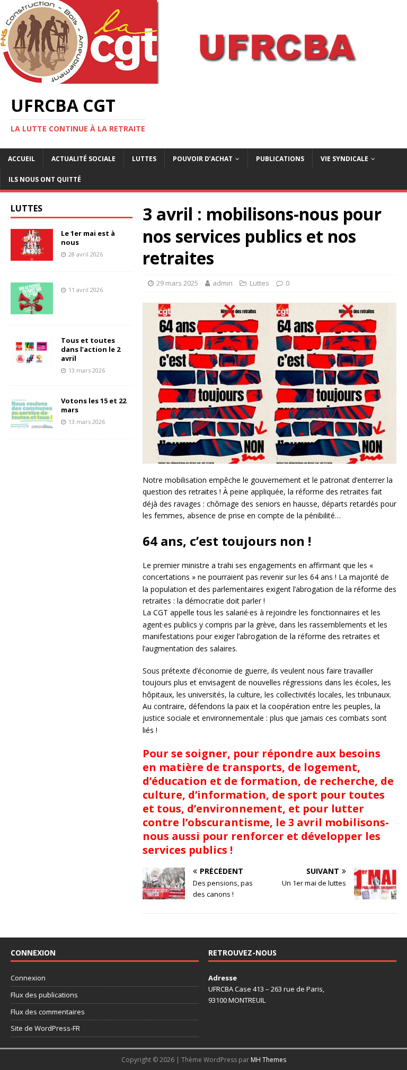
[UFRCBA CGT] (203, 78)
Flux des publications (44, 995)
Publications (280, 158)
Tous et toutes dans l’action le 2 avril (90, 349)
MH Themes (268, 1059)
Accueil (21, 158)
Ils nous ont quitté (44, 179)
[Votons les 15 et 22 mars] (32, 422)
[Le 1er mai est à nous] (32, 255)
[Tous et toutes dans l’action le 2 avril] (32, 362)
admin (223, 283)
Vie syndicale (344, 158)
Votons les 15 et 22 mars (93, 405)
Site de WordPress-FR (45, 1028)
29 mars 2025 (177, 283)
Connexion (28, 978)
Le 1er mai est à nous (88, 237)
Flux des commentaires (48, 1011)
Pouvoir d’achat (203, 158)
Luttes (144, 158)
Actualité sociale (83, 158)
